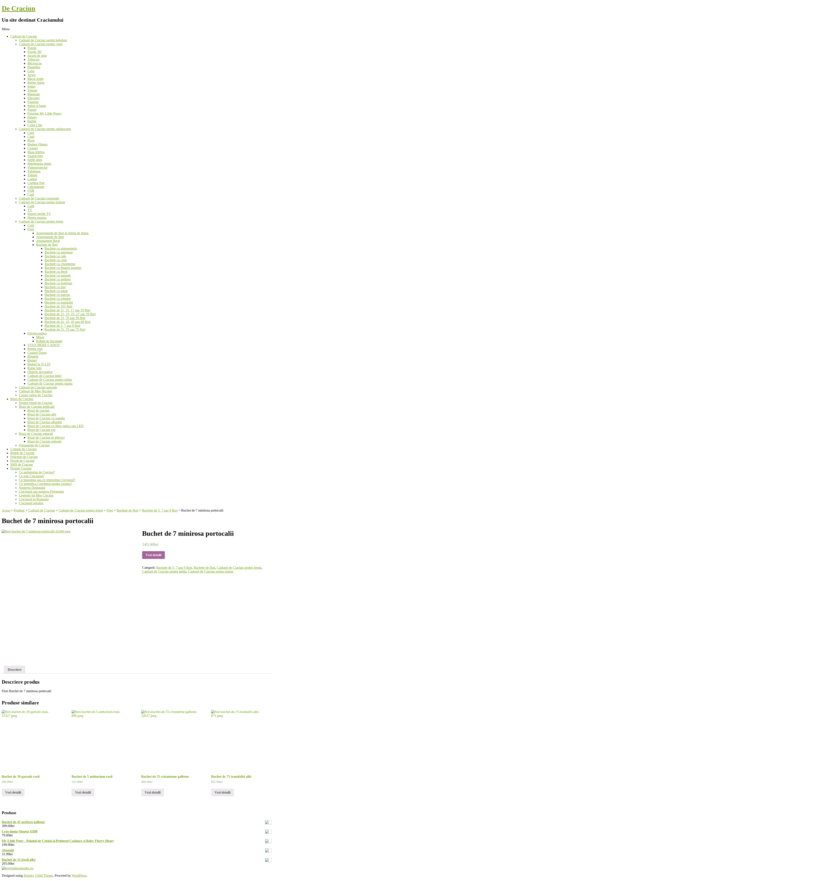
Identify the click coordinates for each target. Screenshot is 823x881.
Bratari (32, 360)
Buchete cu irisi (55, 287)
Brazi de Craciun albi (41, 414)
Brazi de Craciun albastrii (44, 422)
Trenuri (32, 90)
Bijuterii (32, 356)
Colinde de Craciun (23, 449)
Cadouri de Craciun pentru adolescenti (45, 129)
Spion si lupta (36, 106)
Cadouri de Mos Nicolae (35, 391)
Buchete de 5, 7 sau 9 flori (62, 325)
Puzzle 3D (34, 52)
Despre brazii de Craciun (36, 403)
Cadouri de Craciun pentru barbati (42, 202)
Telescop (33, 59)
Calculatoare (35, 187)
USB (30, 190)
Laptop (32, 179)
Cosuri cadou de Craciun (36, 395)
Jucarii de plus (37, 55)
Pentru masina (37, 217)
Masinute (33, 94)
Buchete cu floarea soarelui (63, 268)
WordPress (79, 875)
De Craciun (18, 8)
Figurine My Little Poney (44, 113)
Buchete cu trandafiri (59, 302)
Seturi (31, 86)
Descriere (14, 669)
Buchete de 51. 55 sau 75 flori (65, 329)
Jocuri (31, 75)
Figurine (33, 102)
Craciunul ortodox (31, 503)
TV (29, 210)
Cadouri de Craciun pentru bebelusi (43, 40)
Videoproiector (37, 167)
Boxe (31, 140)
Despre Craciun (21, 468)
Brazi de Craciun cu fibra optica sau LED (55, 426)
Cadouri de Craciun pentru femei (41, 221)
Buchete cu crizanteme (60, 264)
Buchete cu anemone (59, 252)
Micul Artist (35, 79)
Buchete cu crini (56, 260)
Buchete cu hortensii (58, 283)
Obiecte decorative (40, 372)
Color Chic (34, 125)
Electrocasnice (37, 333)
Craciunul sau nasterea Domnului (41, 491)
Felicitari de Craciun (24, 457)
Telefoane (34, 171)
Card (30, 194)
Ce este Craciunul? (31, 476)
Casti (30, 136)
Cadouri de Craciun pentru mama (49, 383)
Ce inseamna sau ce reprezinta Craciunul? (47, 480)
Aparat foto (35, 156)
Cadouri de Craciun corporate (39, 198)
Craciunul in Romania (34, 499)
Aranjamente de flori (50, 237)
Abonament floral (48, 241)
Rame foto (34, 368)
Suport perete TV (39, 214)
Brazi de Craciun (21, 399)
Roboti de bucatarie (49, 341)
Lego (31, 71)
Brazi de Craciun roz (41, 430)
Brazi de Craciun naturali (36, 433)
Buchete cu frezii (56, 271)
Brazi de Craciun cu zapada (46, 418)
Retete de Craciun (22, 453)
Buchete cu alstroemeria (61, 248)
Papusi (31, 109)
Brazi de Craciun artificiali (36, 406)
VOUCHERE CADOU (43, 345)
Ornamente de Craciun (34, 445)
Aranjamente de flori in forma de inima (62, 233)
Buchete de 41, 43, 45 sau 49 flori (67, 322)
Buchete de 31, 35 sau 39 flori (65, 318)
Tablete (32, 175)
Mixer (40, 337)
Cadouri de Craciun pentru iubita (49, 379)
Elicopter (33, 98)
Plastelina (33, 67)
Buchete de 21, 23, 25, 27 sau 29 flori (70, 314)
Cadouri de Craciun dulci (44, 376)
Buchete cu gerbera (58, 279)
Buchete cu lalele (56, 291)
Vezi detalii (153, 555)
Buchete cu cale (55, 256)
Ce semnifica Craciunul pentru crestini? (45, 484)
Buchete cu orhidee (58, 298)
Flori (30, 229)
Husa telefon (36, 152)
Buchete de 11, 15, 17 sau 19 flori (67, 310)
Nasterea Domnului (32, 487)
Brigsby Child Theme (38, 875)
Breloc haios (35, 82)
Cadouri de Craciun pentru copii (40, 44)
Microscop (34, 63)
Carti (30, 133)
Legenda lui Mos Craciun (36, 495)
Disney (32, 117)
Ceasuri (32, 148)
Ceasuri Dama (37, 352)
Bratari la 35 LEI (38, 364)
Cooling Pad (35, 183)
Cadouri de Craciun (23, 36)
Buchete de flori (47, 244)
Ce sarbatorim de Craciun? (37, 472)
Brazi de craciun (38, 410)
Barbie (31, 121)
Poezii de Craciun (22, 460)
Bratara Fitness (37, 144)
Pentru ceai (34, 349)
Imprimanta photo (39, 163)
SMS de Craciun (21, 464)
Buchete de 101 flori (58, 306)
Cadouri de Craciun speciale (38, 387)
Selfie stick (34, 160)
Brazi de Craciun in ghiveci (46, 437)
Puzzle (31, 48)
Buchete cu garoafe (58, 275)
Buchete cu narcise (57, 295)
